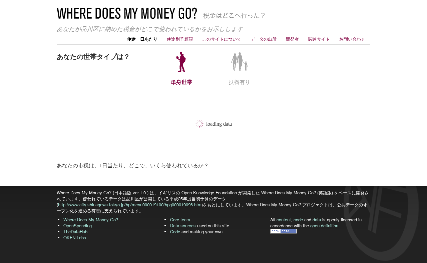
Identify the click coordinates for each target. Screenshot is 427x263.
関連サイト (319, 39)
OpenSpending (77, 225)
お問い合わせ (352, 39)
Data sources (183, 225)
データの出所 (264, 39)
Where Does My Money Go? (90, 219)
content (284, 219)
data (317, 219)
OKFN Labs (74, 237)
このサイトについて (221, 39)
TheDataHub (75, 231)
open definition (324, 225)
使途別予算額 (180, 39)
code (298, 219)
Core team (180, 219)
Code (175, 231)
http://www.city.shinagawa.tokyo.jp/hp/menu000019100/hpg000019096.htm (129, 204)
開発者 (292, 39)
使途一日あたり (142, 39)
